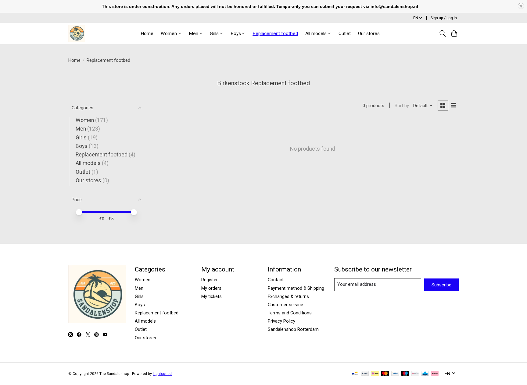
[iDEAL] (375, 374)
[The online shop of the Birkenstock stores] (76, 33)
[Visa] (395, 374)
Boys (82, 146)
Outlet (345, 33)
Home (147, 33)
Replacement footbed (275, 33)
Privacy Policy (281, 321)
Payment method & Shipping (296, 288)
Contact (276, 279)
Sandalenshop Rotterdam (293, 329)
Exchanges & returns (288, 296)
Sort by (402, 105)
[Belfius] (415, 374)
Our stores (369, 33)
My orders (211, 288)
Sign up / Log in (444, 18)
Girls (81, 138)
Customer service (285, 304)
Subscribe (441, 285)
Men (81, 129)
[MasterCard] (385, 374)
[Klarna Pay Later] (435, 374)
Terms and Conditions (290, 313)
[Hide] (521, 6)
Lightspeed (162, 374)
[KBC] (425, 374)
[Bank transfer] (365, 374)
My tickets (211, 296)
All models (88, 163)
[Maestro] (405, 374)
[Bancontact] (355, 374)
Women (85, 120)
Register (209, 279)
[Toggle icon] (442, 33)
